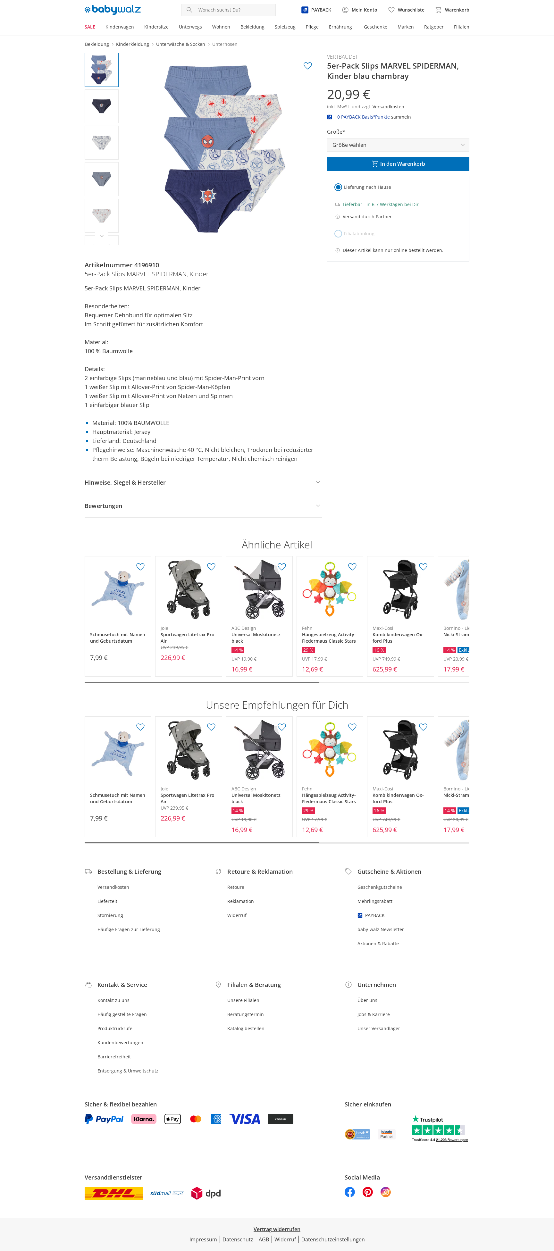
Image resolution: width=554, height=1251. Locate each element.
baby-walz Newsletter (380, 929)
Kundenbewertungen (120, 1042)
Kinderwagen (119, 27)
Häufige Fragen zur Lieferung (128, 929)
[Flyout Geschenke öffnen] (389, 27)
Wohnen (221, 27)
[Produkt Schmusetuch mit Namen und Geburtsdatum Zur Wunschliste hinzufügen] (140, 567)
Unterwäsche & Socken (180, 44)
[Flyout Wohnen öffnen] (232, 27)
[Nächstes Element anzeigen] (101, 236)
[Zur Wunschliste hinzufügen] (308, 66)
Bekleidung (252, 27)
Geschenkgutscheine (379, 887)
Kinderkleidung (132, 44)
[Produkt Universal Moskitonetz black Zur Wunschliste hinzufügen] (282, 567)
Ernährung (340, 27)
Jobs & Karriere (373, 1014)
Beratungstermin (245, 1014)
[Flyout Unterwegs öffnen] (204, 27)
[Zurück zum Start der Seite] (546, 1205)
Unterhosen (225, 44)
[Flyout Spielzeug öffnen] (298, 27)
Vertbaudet (342, 56)
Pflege (312, 27)
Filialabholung (359, 233)
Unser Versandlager (378, 1028)
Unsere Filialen (243, 1000)
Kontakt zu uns (113, 1000)
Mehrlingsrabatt (374, 901)
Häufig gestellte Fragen (122, 1014)
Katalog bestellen (245, 1028)
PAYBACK (375, 915)
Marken (406, 27)
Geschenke (375, 27)
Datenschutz (237, 1239)
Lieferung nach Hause (367, 187)
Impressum (203, 1239)
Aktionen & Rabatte (378, 943)
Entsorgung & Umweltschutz (127, 1071)
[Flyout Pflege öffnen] (321, 27)
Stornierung (110, 915)
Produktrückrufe (114, 1028)
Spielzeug (285, 27)
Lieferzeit (107, 901)
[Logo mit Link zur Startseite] (113, 10)
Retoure (235, 887)
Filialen (461, 27)
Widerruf (237, 915)
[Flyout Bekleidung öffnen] (267, 27)
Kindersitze (156, 27)
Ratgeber (434, 27)
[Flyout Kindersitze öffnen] (171, 27)
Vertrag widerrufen (277, 1229)
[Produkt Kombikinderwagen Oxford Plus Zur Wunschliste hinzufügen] (423, 567)
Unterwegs (190, 27)
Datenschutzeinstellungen (333, 1239)
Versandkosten (113, 887)
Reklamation (240, 901)
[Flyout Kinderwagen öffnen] (136, 27)
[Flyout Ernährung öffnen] (354, 27)
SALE (90, 27)
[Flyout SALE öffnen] (97, 27)
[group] (225, 149)
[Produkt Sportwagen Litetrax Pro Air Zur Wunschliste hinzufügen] (211, 567)
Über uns (367, 1000)
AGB (264, 1239)
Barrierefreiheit (114, 1057)
